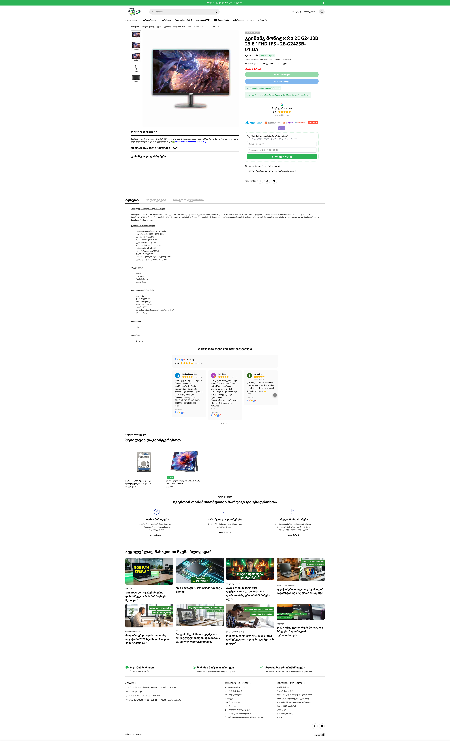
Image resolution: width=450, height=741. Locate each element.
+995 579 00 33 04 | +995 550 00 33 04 (144, 695)
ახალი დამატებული (151, 26)
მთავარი (135, 26)
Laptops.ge (136, 734)
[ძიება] (216, 11)
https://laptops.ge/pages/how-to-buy (190, 141)
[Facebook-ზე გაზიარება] (260, 181)
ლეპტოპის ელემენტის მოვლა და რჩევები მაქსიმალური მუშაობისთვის (300, 561)
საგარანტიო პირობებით (285, 171)
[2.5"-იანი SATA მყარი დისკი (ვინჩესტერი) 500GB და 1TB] (143, 392)
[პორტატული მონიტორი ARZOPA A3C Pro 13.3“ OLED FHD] (184, 392)
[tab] (132, 201)
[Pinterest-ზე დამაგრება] (274, 181)
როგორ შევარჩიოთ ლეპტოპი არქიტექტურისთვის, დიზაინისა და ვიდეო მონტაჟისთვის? (198, 568)
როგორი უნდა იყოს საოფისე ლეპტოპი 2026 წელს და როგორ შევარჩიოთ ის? (147, 569)
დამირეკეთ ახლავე (282, 156)
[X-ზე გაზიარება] (267, 181)
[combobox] (184, 12)
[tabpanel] (225, 274)
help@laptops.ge (135, 691)
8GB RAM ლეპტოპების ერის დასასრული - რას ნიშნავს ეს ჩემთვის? (145, 526)
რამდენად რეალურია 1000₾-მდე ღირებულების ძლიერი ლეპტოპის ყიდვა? (250, 569)
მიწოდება (264, 59)
